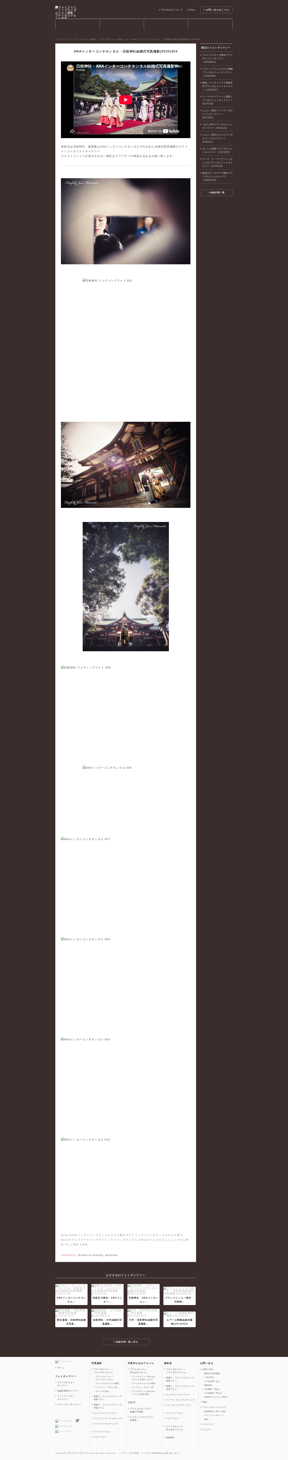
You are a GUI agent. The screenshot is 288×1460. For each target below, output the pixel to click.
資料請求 (208, 1385)
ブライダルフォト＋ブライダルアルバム (103, 1371)
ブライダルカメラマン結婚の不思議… (140, 1410)
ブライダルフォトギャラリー (66, 1384)
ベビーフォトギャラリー (69, 1404)
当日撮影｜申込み (212, 1389)
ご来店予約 (209, 1377)
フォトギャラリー (77, 24)
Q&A (204, 1402)
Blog (192, 10)
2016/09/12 (68, 1255)
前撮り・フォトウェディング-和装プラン (108, 1398)
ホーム (60, 1367)
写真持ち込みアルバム (141, 1363)
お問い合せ (206, 1363)
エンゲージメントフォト (105, 1413)
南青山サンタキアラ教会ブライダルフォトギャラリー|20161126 (217, 176)
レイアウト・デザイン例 (106, 1387)
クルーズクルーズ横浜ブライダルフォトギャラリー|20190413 (217, 58)
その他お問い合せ (212, 1381)
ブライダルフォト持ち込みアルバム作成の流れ (143, 1392)
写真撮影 (96, 1363)
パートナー (207, 1424)
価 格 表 (210, 24)
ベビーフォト (100, 1437)
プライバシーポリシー (214, 1415)
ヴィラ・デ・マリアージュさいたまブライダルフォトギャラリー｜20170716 (217, 162)
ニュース (206, 1429)
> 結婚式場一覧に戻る (125, 1341)
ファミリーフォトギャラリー (66, 1397)
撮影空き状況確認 (212, 1373)
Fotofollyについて (172, 10)
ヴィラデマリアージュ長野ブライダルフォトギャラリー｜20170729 (217, 100)
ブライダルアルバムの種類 (107, 1383)
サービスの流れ (102, 1391)
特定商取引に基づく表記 (215, 1411)
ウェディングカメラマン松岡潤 (142, 1418)
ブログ (132, 1402)
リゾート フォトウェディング (108, 1418)
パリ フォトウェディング (106, 1423)
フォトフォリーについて (214, 1407)
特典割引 (170, 1437)
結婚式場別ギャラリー (68, 1391)
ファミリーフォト (102, 1431)
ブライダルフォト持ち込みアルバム (166, 24)
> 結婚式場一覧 (216, 192)
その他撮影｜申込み (213, 1393)
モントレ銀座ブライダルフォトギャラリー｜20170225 (217, 150)
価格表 (168, 1363)
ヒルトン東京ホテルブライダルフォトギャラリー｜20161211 (217, 138)
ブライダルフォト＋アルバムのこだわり (104, 1378)
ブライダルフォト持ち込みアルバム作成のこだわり (143, 1378)
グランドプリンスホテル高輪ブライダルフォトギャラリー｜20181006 (217, 72)
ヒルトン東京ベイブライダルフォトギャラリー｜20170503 (217, 114)
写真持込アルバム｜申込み (216, 1397)
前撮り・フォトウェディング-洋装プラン (108, 1406)
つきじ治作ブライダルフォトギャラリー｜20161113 (217, 126)
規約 (206, 1419)
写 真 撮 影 (122, 24)
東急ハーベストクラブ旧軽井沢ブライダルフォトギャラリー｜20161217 (217, 86)
